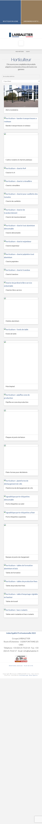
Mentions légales (16, 665)
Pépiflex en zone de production (17, 402)
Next (37, 12)
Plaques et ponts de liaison (15, 437)
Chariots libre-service (14, 290)
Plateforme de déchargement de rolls (19, 488)
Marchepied (10, 386)
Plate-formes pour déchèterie (16, 472)
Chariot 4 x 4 (10, 173)
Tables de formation (13, 573)
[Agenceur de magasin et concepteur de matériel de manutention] (21, 34)
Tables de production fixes (15, 586)
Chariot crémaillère (13, 185)
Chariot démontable (13, 233)
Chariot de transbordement (16, 217)
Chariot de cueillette (13, 201)
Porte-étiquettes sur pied (15, 504)
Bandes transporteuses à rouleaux (18, 126)
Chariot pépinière (12, 261)
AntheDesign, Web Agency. (28, 675)
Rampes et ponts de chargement (17, 557)
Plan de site (28, 665)
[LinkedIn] (19, 27)
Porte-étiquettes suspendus (16, 517)
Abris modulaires (12, 110)
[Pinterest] (26, 27)
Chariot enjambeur (12, 246)
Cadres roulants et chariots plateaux (19, 160)
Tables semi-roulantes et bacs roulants (20, 614)
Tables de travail (12, 601)
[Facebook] (16, 27)
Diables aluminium (12, 321)
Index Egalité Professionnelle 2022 (21, 633)
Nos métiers (20, 51)
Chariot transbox (12, 274)
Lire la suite (21, 104)
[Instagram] (23, 27)
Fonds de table (11, 334)
